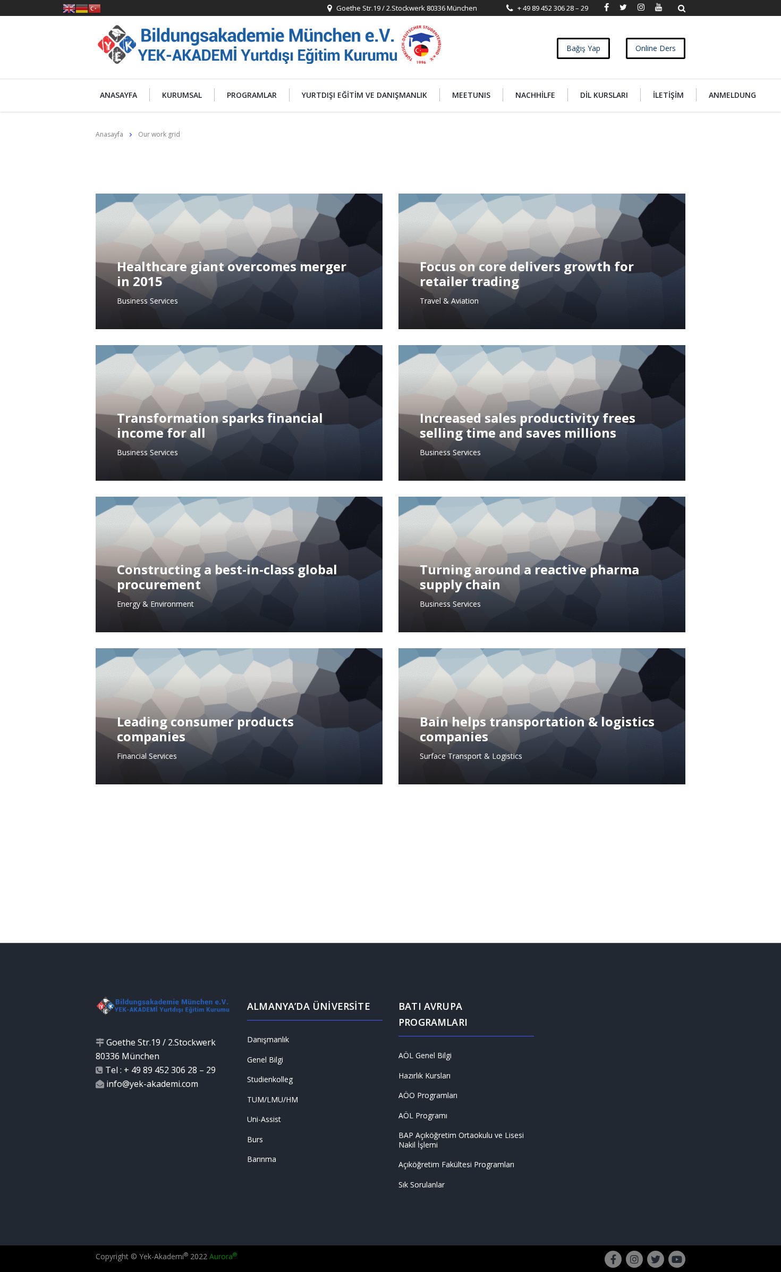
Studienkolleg (270, 1079)
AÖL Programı (422, 1115)
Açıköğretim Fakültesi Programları (456, 1164)
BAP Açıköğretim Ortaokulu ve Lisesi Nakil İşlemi (461, 1140)
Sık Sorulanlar (421, 1185)
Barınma (261, 1159)
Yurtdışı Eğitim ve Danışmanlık (364, 95)
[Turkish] (94, 8)
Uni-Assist (264, 1119)
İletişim (668, 95)
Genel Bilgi (265, 1060)
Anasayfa (118, 95)
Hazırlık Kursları (424, 1076)
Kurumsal (182, 95)
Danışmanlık (268, 1039)
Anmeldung (732, 95)
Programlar (252, 95)
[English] (69, 8)
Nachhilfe (535, 95)
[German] (81, 8)
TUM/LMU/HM (272, 1099)
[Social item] (606, 8)
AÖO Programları (427, 1095)
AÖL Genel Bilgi (425, 1055)
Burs (255, 1139)
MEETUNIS (471, 95)
